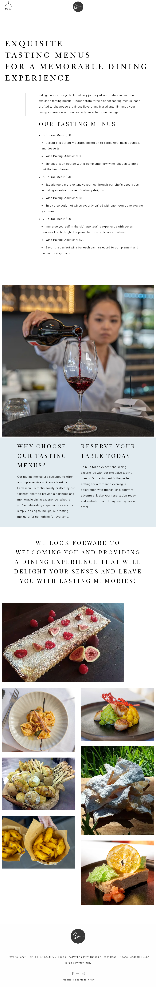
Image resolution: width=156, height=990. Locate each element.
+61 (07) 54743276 (44, 957)
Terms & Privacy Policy (78, 963)
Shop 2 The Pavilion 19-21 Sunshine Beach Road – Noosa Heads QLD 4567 (103, 957)
